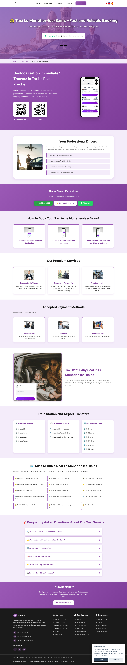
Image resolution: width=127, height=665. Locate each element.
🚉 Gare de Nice (21, 429)
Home (38, 3)
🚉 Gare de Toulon (22, 441)
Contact (59, 3)
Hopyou (15, 61)
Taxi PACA (24, 61)
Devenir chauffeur (101, 625)
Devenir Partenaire (64, 602)
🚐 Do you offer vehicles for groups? (40, 573)
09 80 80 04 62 (22, 632)
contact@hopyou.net (24, 636)
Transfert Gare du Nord (60, 625)
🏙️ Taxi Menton (89, 445)
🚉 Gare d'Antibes (21, 437)
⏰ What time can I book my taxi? (39, 556)
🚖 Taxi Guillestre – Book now (92, 484)
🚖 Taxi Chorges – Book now (92, 496)
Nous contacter (101, 628)
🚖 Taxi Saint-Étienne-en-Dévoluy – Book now (62, 506)
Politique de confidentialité (37, 661)
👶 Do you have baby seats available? (40, 565)
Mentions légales (53, 661)
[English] (109, 3)
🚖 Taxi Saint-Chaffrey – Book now (26, 478)
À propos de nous (101, 619)
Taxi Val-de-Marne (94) (81, 635)
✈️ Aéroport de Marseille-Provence (61, 437)
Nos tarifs (99, 622)
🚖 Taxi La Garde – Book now (58, 490)
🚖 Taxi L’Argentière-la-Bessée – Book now (29, 484)
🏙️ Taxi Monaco (89, 437)
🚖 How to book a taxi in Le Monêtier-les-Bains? (44, 532)
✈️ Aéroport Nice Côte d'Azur (59, 429)
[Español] (112, 3)
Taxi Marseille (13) (80, 622)
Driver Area (48, 3)
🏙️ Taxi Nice (88, 429)
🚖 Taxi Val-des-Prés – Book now (60, 478)
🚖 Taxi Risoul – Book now (23, 490)
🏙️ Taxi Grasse (89, 449)
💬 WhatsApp (85, 203)
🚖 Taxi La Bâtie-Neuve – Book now (26, 505)
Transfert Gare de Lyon (60, 628)
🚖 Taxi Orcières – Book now (58, 484)
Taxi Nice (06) (78, 628)
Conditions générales (20, 661)
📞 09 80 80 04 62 (43, 203)
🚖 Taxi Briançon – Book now (92, 478)
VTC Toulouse (57, 635)
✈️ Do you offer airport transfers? (39, 548)
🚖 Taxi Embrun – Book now (92, 490)
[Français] (105, 3)
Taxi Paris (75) (79, 619)
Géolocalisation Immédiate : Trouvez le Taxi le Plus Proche (36, 78)
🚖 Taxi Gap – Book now (91, 505)
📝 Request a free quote (65, 203)
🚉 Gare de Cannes (22, 433)
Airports (69, 3)
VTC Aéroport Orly (59, 622)
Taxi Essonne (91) (80, 632)
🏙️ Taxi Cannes (89, 433)
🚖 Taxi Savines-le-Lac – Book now (60, 496)
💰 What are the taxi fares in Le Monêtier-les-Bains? (46, 540)
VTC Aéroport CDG (59, 619)
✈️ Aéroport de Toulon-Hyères (60, 433)
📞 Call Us (81, 3)
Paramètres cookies (67, 662)
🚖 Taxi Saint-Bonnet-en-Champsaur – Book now (29, 498)
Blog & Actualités (101, 632)
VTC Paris (56, 632)
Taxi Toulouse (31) (80, 625)
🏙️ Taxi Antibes (89, 441)
